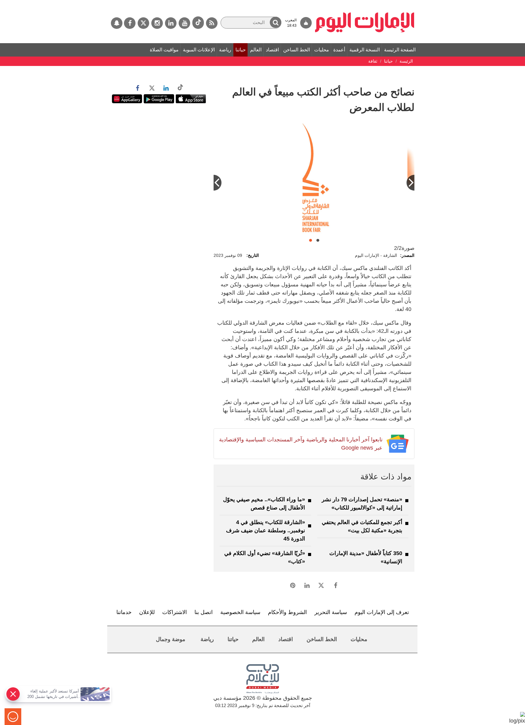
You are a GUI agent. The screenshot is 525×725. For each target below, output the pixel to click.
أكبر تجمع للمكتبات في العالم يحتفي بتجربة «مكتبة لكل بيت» (362, 526)
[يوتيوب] (184, 23)
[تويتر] (143, 23)
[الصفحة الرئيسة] (364, 3)
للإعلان (147, 612)
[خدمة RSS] (212, 23)
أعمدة (339, 49)
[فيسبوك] (130, 23)
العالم (256, 49)
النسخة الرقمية (364, 49)
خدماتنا (124, 612)
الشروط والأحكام (287, 612)
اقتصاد (272, 49)
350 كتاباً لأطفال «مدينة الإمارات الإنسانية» (365, 557)
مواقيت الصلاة (164, 49)
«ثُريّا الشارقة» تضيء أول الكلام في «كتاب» (264, 557)
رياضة (225, 49)
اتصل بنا (203, 612)
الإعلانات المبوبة (199, 49)
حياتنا (240, 49)
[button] (275, 22)
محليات (321, 49)
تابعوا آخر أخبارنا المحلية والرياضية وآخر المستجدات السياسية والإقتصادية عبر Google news (300, 444)
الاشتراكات (174, 612)
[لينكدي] (171, 23)
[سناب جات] (116, 23)
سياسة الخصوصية (240, 612)
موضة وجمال (170, 639)
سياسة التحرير (330, 612)
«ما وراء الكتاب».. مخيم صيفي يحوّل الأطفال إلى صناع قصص (264, 503)
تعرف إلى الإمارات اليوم (382, 612)
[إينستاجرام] (157, 23)
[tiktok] (198, 22)
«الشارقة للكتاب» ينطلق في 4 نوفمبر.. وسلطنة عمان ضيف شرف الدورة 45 (265, 530)
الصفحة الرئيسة (400, 49)
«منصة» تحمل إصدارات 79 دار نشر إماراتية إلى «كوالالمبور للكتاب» (362, 503)
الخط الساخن (296, 49)
